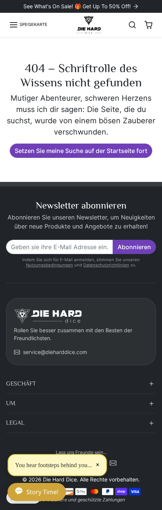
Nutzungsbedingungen (49, 265)
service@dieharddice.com (55, 352)
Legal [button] (15, 422)
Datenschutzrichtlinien (106, 265)
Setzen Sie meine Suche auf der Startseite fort (81, 150)
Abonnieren (134, 247)
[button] (28, 25)
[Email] (113, 462)
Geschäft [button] (21, 383)
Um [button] (10, 403)
